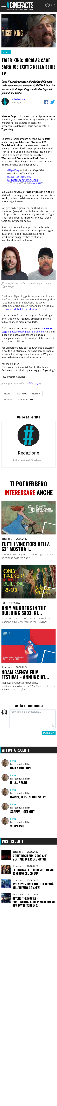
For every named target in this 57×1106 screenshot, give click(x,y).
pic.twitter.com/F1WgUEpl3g (22, 179)
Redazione (18, 99)
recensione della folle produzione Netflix (23, 309)
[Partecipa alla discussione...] (33, 719)
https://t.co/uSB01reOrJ (20, 176)
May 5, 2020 (36, 183)
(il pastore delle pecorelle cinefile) (26, 330)
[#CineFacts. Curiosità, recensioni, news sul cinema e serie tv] (20, 6)
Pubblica (48, 733)
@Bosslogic (34, 383)
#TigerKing (13, 170)
